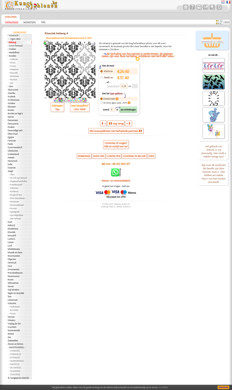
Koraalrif (12, 235)
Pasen (13, 313)
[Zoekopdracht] (212, 9)
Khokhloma (13, 228)
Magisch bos (16, 194)
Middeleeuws (14, 249)
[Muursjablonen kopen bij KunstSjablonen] (185, 9)
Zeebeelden (13, 340)
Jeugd (10, 171)
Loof (10, 245)
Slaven (11, 286)
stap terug (118, 123)
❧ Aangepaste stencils (18, 377)
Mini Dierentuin (17, 198)
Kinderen (14, 69)
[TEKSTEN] (15, 374)
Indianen (14, 187)
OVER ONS (98, 156)
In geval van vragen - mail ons (116, 186)
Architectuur (14, 99)
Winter (11, 333)
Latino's (11, 238)
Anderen (14, 59)
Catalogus (11, 22)
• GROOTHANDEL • (16, 347)
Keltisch (11, 225)
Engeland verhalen (18, 181)
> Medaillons (13, 52)
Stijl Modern (13, 289)
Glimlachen (13, 150)
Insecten (12, 167)
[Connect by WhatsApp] (116, 175)
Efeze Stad (12, 133)
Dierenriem (13, 120)
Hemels (11, 157)
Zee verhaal (15, 218)
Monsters (29, 22)
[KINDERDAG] (17, 360)
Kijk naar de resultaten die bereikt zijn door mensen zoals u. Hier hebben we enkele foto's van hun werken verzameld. (213, 173)
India (10, 164)
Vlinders (11, 320)
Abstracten (13, 89)
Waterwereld (14, 330)
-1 (105, 123)
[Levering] (205, 9)
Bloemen (12, 106)
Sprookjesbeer (16, 215)
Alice (12, 174)
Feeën (10, 143)
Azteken (11, 103)
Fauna (13, 65)
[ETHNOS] (15, 357)
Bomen (11, 110)
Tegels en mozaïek (16, 293)
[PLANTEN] (15, 367)
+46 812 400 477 (121, 163)
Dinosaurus (13, 123)
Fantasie (12, 140)
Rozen (10, 279)
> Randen (12, 55)
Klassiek (14, 72)
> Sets (10, 86)
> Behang (12, 42)
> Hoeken (12, 49)
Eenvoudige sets (15, 130)
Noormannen (14, 255)
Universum (13, 299)
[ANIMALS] (15, 354)
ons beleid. (163, 387)
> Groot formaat (15, 45)
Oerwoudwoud (17, 204)
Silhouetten (13, 282)
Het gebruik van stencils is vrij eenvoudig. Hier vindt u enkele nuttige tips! (213, 151)
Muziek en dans (15, 252)
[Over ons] (192, 9)
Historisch (12, 160)
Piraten (13, 208)
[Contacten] (198, 9)
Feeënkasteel (16, 184)
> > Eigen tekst (14, 38)
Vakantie (12, 303)
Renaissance (13, 276)
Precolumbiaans (15, 272)
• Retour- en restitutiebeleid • (115, 180)
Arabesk (11, 96)
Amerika (11, 93)
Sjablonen (10, 16)
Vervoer (11, 316)
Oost (10, 265)
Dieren (11, 116)
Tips (43, 22)
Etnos (12, 62)
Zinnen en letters (15, 343)
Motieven (14, 76)
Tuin (9, 296)
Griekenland (13, 154)
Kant (10, 221)
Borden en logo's (15, 113)
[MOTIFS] (14, 364)
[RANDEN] (15, 371)
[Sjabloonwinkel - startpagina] (31, 9)
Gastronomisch (15, 147)
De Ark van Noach (18, 177)
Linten (11, 242)
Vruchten (12, 326)
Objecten (12, 259)
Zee (11, 82)
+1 (127, 123)
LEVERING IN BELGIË (134, 156)
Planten (13, 79)
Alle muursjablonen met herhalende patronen (114, 131)
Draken (11, 126)
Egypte (11, 137)
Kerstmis (14, 310)
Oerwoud (12, 262)
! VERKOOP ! (14, 35)
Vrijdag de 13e (14, 323)
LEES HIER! (80, 109)
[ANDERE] (15, 350)
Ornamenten (13, 269)
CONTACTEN (113, 156)
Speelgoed (14, 211)
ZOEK (151, 156)
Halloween (15, 306)
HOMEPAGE (84, 156)
